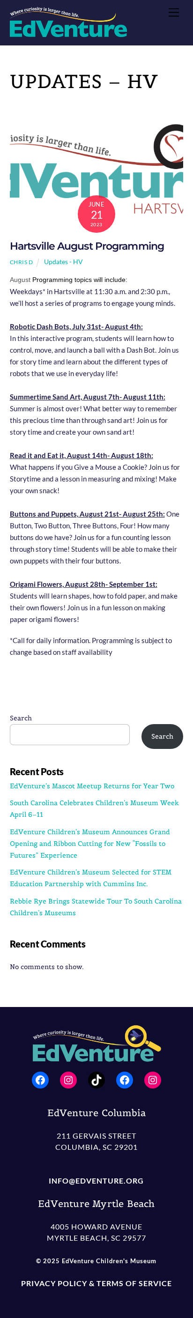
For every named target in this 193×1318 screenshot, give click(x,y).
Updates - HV (63, 262)
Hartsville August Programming (87, 246)
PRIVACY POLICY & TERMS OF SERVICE (96, 1283)
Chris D (21, 262)
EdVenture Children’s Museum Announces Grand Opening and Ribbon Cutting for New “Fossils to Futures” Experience (90, 843)
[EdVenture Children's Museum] (68, 33)
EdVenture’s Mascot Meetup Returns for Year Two (93, 786)
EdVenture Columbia (96, 1113)
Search (21, 718)
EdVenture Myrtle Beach (96, 1204)
